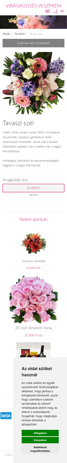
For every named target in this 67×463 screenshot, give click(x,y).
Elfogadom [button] (40, 433)
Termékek (19, 33)
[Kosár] (48, 11)
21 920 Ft (33, 188)
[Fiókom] (62, 11)
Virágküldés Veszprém (33, 6)
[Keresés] (55, 11)
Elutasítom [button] (40, 440)
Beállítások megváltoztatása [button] (40, 449)
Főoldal (6, 33)
